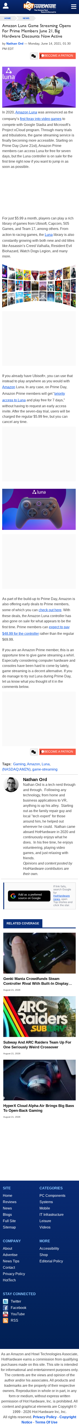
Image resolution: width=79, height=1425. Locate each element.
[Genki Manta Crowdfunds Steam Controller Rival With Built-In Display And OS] (39, 953)
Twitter (16, 1301)
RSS (14, 1320)
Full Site (9, 1221)
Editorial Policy (51, 1261)
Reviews (9, 1202)
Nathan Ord (35, 779)
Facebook (18, 1308)
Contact (9, 1267)
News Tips (11, 1261)
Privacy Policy (14, 1274)
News (26, 18)
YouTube (18, 1314)
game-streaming (44, 769)
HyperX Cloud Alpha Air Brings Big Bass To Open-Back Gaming (38, 1108)
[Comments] (34, 55)
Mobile (45, 1208)
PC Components (52, 1195)
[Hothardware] (39, 7)
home (7, 18)
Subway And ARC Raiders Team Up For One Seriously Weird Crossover (37, 1044)
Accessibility (49, 1248)
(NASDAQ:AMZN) (16, 769)
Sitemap (9, 1227)
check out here (50, 610)
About (7, 1248)
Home (7, 1195)
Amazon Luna (26, 112)
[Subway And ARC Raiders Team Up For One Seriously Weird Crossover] (39, 1016)
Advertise (10, 1255)
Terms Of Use (46, 1422)
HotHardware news (61, 897)
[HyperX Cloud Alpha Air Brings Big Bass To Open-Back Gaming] (39, 1080)
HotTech (9, 1280)
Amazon (8, 387)
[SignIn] (8, 5)
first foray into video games (40, 119)
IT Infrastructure (52, 1214)
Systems (46, 1202)
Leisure (45, 1221)
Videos (45, 1227)
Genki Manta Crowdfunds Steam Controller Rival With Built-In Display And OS (35, 981)
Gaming (19, 764)
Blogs (7, 1214)
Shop (44, 1255)
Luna (49, 235)
